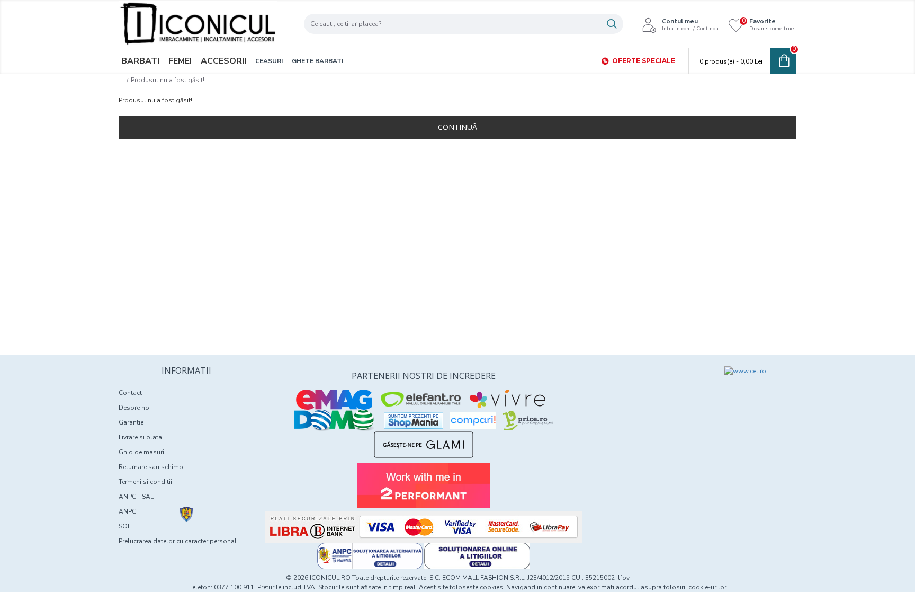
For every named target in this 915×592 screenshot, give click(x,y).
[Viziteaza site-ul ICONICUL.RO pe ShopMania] (413, 420)
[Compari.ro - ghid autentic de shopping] (644, 385)
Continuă (457, 127)
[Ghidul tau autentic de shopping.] (473, 420)
